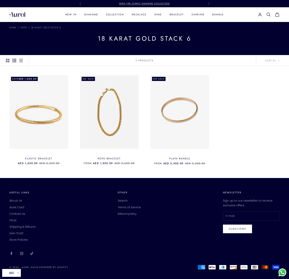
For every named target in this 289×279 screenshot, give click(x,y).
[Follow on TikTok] (32, 253)
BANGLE (218, 14)
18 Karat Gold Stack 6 (46, 27)
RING (158, 14)
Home (12, 27)
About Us (15, 201)
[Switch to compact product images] (21, 60)
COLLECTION (115, 14)
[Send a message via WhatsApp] (282, 272)
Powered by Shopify (54, 267)
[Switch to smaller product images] (14, 60)
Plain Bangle (179, 158)
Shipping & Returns (22, 227)
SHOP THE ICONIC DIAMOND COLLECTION (144, 3)
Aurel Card (16, 207)
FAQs (13, 220)
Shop (24, 27)
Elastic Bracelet (38, 158)
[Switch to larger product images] (7, 60)
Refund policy (127, 214)
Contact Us (17, 214)
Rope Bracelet (109, 158)
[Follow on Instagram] (22, 253)
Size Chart (16, 233)
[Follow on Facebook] (11, 253)
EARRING (198, 14)
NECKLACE (139, 14)
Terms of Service (129, 207)
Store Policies (18, 240)
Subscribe (237, 229)
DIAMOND (91, 14)
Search (123, 201)
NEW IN (70, 14)
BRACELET (177, 14)
